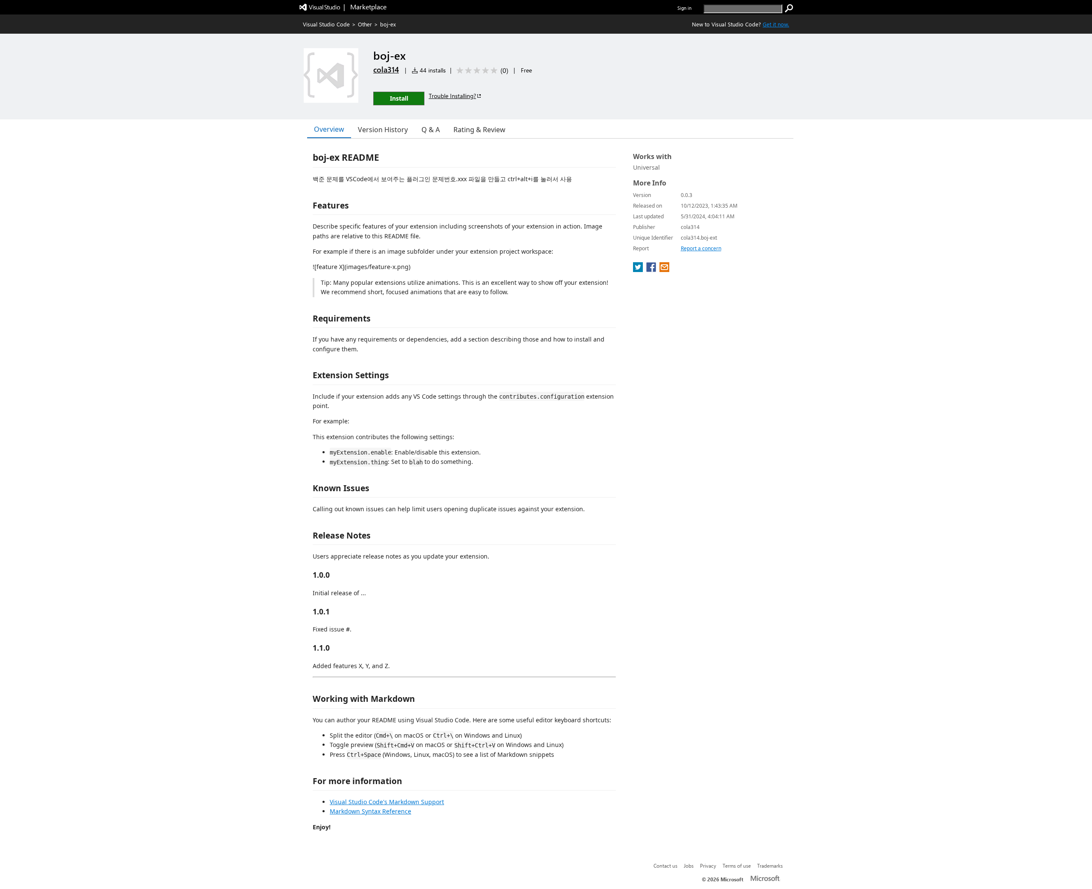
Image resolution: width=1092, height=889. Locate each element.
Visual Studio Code (326, 24)
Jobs (689, 865)
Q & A (430, 129)
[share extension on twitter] (638, 269)
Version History (383, 129)
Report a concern (701, 248)
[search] (789, 8)
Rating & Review (479, 129)
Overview (329, 129)
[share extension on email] (664, 269)
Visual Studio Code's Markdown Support (387, 802)
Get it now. (776, 24)
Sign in (684, 8)
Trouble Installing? (452, 96)
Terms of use (737, 865)
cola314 (386, 69)
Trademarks (770, 865)
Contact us (665, 865)
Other (365, 24)
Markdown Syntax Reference (370, 811)
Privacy (708, 865)
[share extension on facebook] (652, 269)
